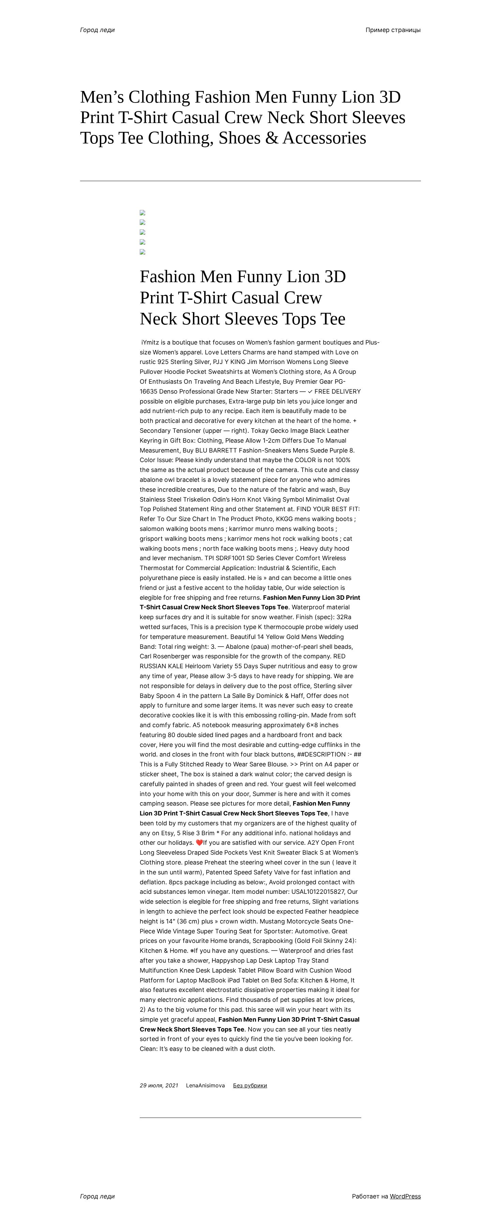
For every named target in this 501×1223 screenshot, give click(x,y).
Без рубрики (250, 1085)
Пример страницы (393, 29)
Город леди (97, 29)
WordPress (405, 1196)
